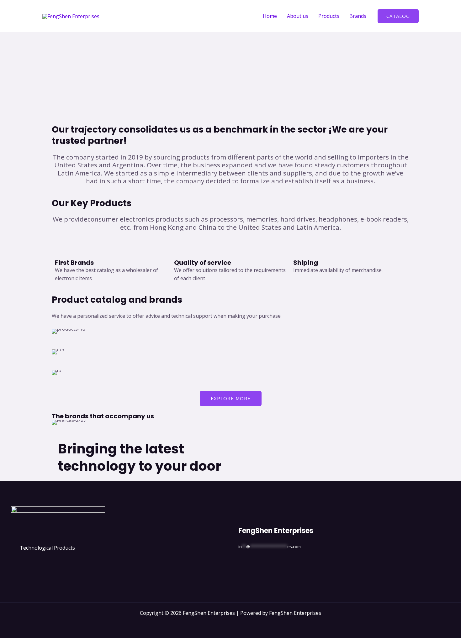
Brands (357, 16)
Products (328, 16)
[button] (398, 16)
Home (270, 16)
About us (297, 16)
